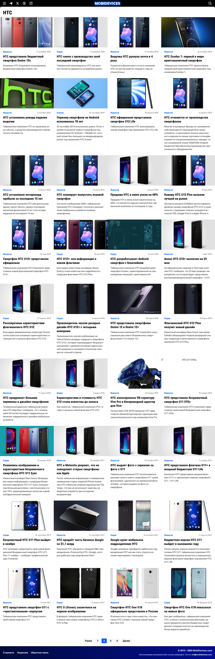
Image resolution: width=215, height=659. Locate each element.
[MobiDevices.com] (107, 3)
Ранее (88, 640)
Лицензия (22, 652)
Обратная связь (40, 652)
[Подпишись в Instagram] (31, 3)
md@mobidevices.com (202, 655)
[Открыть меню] (4, 3)
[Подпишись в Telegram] (10, 3)
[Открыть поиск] (210, 3)
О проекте (8, 652)
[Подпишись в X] (17, 3)
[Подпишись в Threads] (24, 3)
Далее (126, 640)
